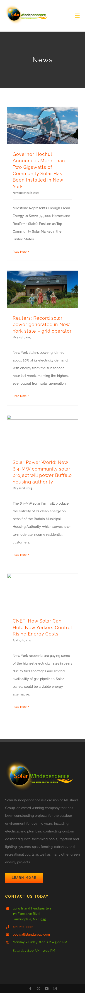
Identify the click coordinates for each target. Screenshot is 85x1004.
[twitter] (38, 988)
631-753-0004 (23, 927)
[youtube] (47, 988)
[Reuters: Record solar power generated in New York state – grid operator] (42, 289)
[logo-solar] (26, 6)
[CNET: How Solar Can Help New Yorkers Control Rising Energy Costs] (42, 592)
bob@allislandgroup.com (31, 934)
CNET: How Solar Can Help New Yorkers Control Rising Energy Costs (42, 627)
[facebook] (30, 988)
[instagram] (55, 988)
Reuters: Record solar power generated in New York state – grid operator (42, 324)
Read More (20, 251)
